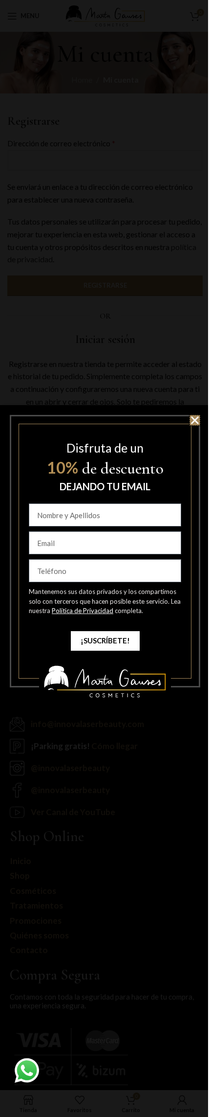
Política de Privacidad (82, 611)
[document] (105, 558)
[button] (194, 420)
